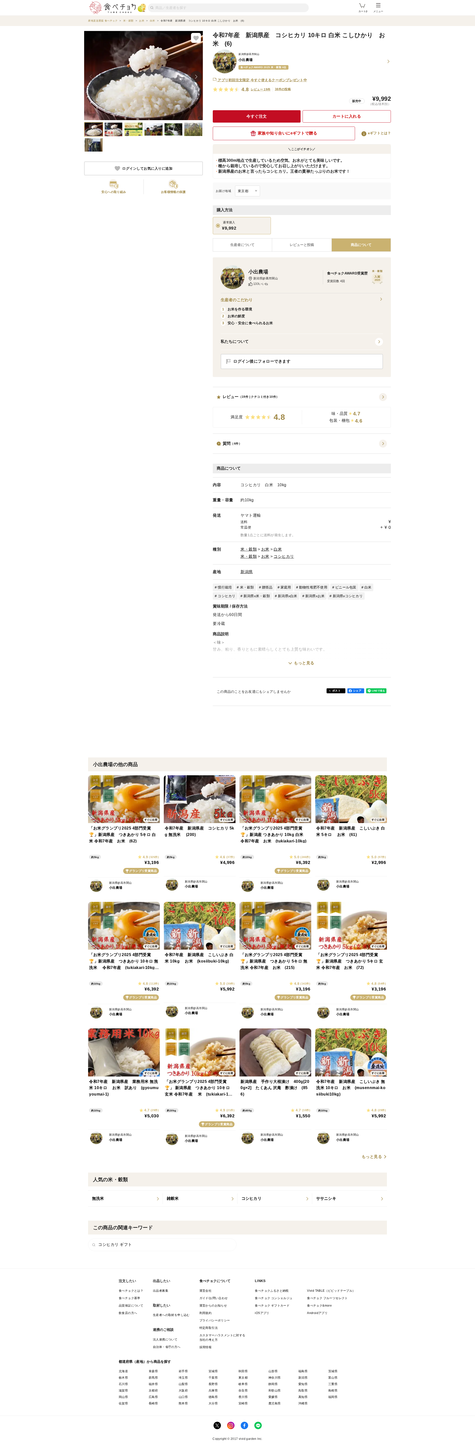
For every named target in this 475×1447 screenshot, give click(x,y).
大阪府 (183, 1390)
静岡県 (273, 1384)
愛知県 (303, 1384)
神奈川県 (274, 1377)
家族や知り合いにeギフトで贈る (287, 133)
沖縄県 (303, 1403)
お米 (265, 549)
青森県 (153, 1371)
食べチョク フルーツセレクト (327, 1298)
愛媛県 (273, 1397)
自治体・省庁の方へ (167, 1347)
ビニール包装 (345, 587)
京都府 (153, 1390)
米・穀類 (248, 549)
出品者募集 (160, 1290)
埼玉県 (183, 1377)
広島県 (153, 1397)
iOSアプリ (262, 1313)
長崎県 (153, 1403)
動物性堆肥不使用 (313, 587)
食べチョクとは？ (131, 1290)
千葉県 (213, 1377)
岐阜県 (243, 1384)
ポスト (336, 690)
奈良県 (243, 1390)
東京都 (243, 1377)
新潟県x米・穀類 (256, 596)
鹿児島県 (274, 1403)
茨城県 (332, 1371)
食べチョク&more (319, 1305)
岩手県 (183, 1371)
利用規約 (205, 1313)
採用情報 (205, 1347)
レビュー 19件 (261, 89)
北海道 (123, 1371)
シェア (357, 690)
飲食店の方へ (128, 1313)
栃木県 (123, 1377)
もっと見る (304, 663)
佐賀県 (123, 1403)
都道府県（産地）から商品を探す (145, 1362)
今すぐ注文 (256, 116)
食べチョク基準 (129, 1298)
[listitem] (125, 1198)
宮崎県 (243, 1403)
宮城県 (213, 1371)
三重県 (332, 1384)
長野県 (213, 1384)
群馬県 (153, 1377)
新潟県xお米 (315, 596)
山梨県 (183, 1384)
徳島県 (213, 1397)
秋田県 (243, 1371)
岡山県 (123, 1397)
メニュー (378, 11)
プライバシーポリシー (214, 1320)
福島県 (303, 1371)
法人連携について (165, 1339)
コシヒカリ (284, 556)
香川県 (243, 1397)
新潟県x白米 (287, 596)
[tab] (301, 245)
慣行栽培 (225, 587)
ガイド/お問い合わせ (213, 1298)
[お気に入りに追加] (196, 38)
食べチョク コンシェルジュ (273, 1298)
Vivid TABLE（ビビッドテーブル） (331, 1290)
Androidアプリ (317, 1313)
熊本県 (183, 1403)
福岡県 (332, 1397)
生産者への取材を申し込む (171, 1315)
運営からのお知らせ (213, 1305)
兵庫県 (213, 1390)
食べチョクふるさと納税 (271, 1290)
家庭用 (286, 587)
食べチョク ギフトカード (272, 1305)
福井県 (153, 1384)
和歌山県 (274, 1390)
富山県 (332, 1377)
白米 (278, 549)
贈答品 (267, 587)
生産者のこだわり (237, 300)
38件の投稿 (283, 89)
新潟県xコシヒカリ (348, 596)
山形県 (273, 1371)
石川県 (123, 1384)
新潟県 (246, 572)
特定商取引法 (208, 1328)
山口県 (183, 1397)
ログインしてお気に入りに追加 (147, 168)
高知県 (303, 1397)
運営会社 (205, 1290)
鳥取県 (303, 1390)
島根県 (332, 1390)
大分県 (213, 1403)
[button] (302, 410)
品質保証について (131, 1305)
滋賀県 (123, 1390)
